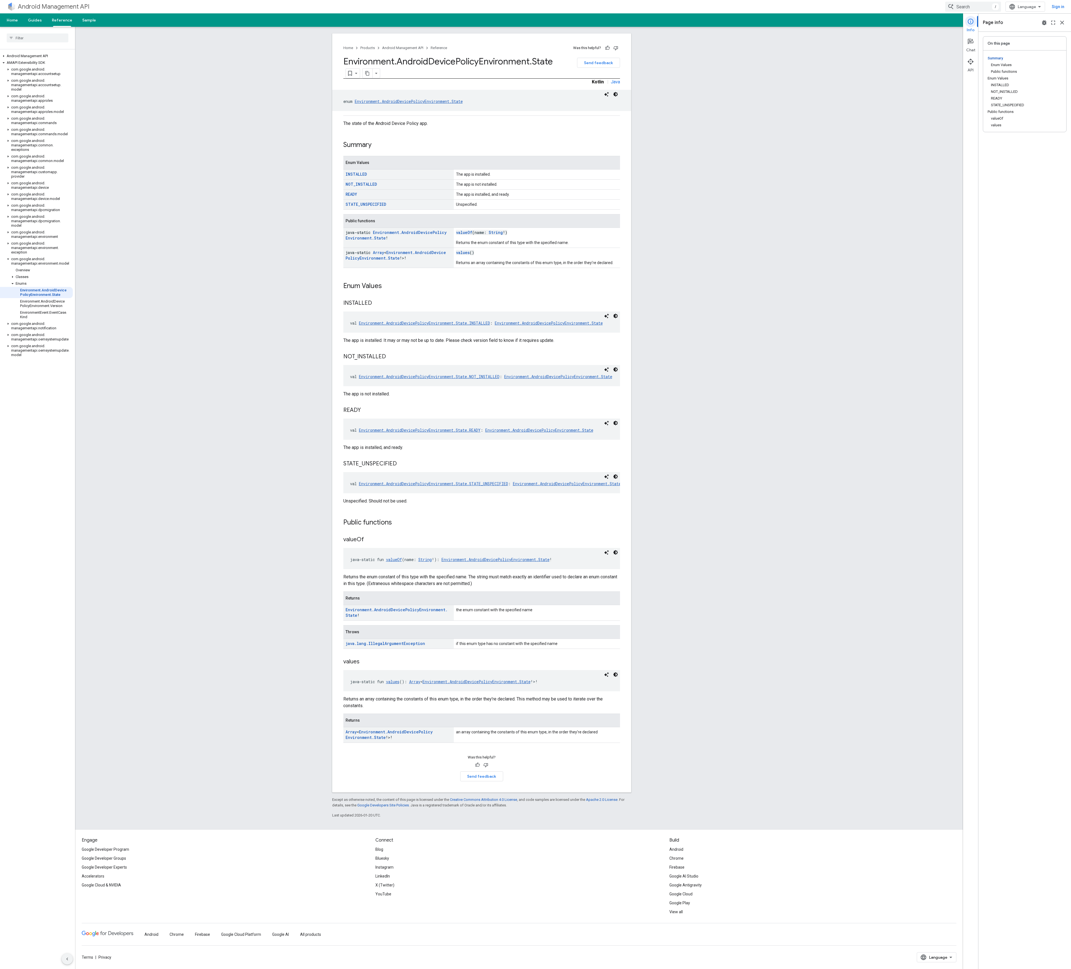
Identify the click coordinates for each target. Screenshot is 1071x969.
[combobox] (973, 7)
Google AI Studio (683, 876)
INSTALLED (356, 174)
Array (378, 252)
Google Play (679, 903)
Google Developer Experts (104, 867)
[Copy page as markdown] (368, 73)
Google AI (280, 934)
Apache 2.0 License (601, 800)
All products (310, 934)
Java (615, 81)
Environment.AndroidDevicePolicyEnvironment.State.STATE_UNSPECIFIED (433, 483)
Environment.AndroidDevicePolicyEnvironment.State (409, 101)
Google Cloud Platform (241, 934)
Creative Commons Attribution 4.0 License (483, 800)
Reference (62, 20)
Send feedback (598, 62)
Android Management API (54, 6)
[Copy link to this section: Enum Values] (387, 286)
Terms (87, 957)
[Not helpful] (616, 48)
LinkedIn (382, 876)
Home (12, 20)
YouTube (383, 894)
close (1062, 22)
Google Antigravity (685, 885)
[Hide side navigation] (67, 959)
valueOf (464, 232)
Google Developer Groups (104, 858)
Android (676, 849)
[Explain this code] (606, 94)
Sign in (1058, 6)
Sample (89, 20)
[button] (36, 56)
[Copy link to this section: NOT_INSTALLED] (391, 357)
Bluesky (382, 858)
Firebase (676, 867)
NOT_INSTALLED (361, 184)
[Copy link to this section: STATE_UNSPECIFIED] (402, 464)
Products (367, 48)
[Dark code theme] (615, 94)
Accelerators (93, 876)
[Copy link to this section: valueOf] (369, 540)
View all (676, 912)
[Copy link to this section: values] (365, 662)
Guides (35, 20)
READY (351, 194)
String (496, 232)
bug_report (1044, 22)
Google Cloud (681, 894)
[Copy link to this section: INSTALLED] (377, 303)
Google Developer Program (105, 849)
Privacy (104, 957)
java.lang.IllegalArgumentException (385, 643)
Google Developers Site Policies (383, 805)
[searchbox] (37, 37)
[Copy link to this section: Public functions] (397, 522)
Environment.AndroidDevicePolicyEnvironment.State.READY (420, 430)
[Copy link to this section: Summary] (377, 145)
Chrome (676, 858)
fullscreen (1053, 22)
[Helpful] (607, 48)
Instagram (384, 867)
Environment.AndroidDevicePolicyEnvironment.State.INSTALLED (424, 323)
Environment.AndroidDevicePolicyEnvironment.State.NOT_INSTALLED (429, 376)
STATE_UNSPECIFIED (366, 204)
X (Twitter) (384, 885)
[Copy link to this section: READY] (366, 410)
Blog (379, 849)
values (463, 252)
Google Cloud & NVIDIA (101, 885)
